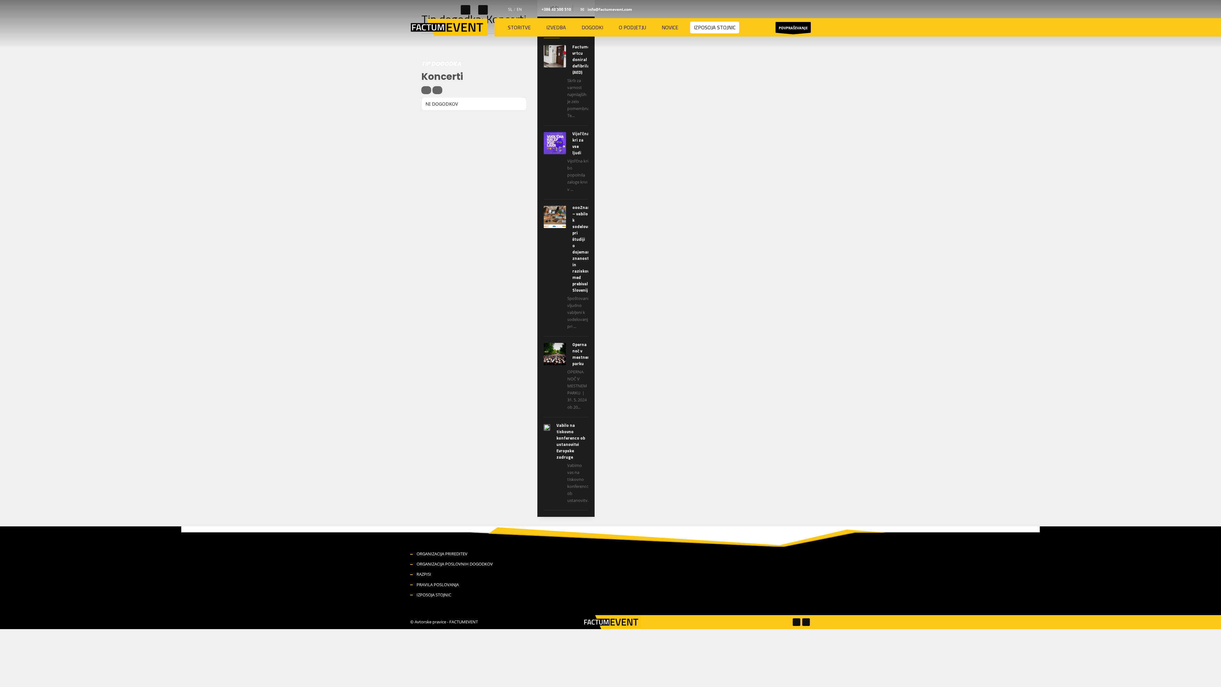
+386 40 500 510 (556, 9)
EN (519, 9)
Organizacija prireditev (442, 554)
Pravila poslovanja (438, 584)
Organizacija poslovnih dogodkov (455, 564)
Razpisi (424, 574)
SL (510, 9)
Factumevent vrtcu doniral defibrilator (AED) (585, 59)
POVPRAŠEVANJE (793, 27)
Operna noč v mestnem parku (581, 354)
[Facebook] (465, 10)
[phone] (536, 9)
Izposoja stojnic (434, 595)
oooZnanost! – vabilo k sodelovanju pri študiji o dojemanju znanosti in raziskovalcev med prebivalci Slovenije (585, 248)
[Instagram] (483, 10)
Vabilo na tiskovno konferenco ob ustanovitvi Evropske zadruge (570, 441)
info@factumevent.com (610, 9)
